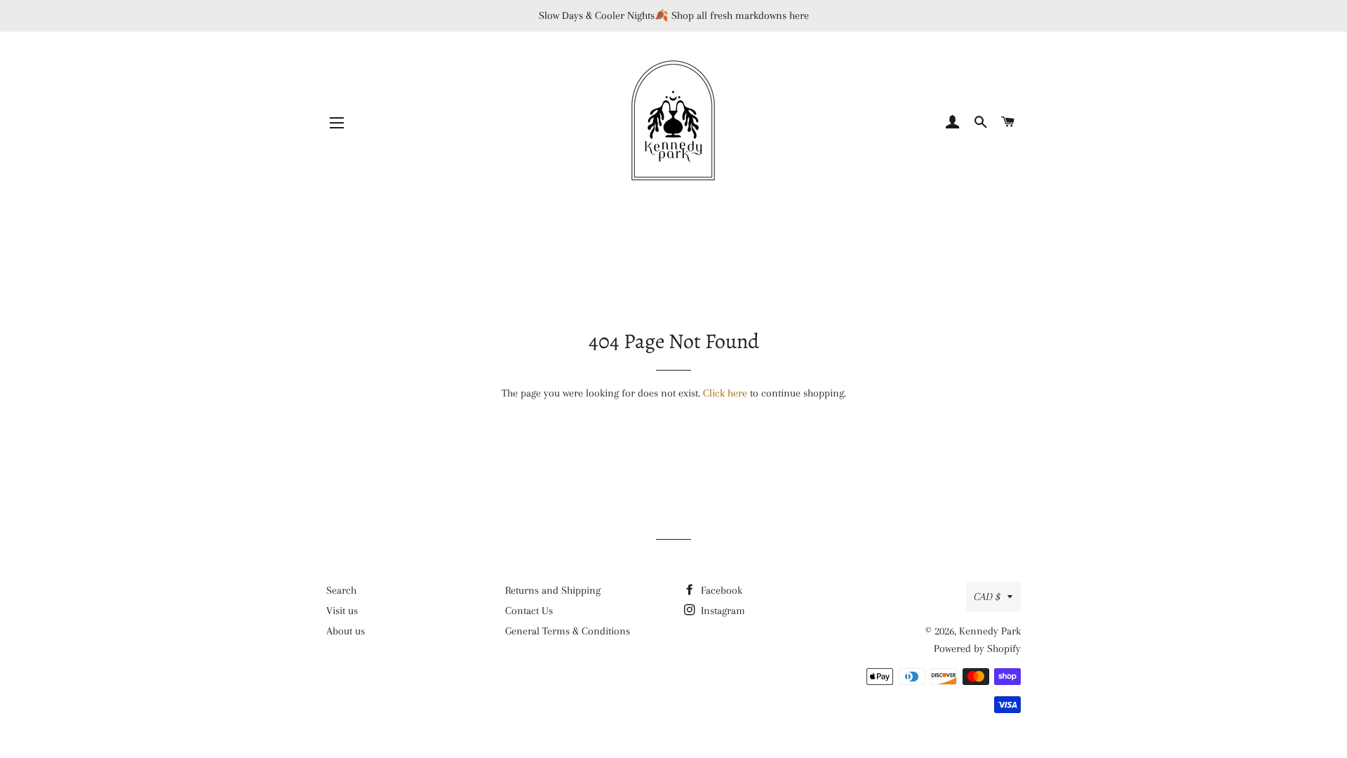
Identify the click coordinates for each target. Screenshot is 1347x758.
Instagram (721, 610)
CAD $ (987, 596)
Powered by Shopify (977, 648)
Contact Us (529, 610)
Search (341, 590)
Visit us (342, 610)
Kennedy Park (990, 631)
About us (345, 631)
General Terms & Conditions (567, 631)
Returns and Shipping (553, 590)
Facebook (720, 590)
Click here (725, 393)
